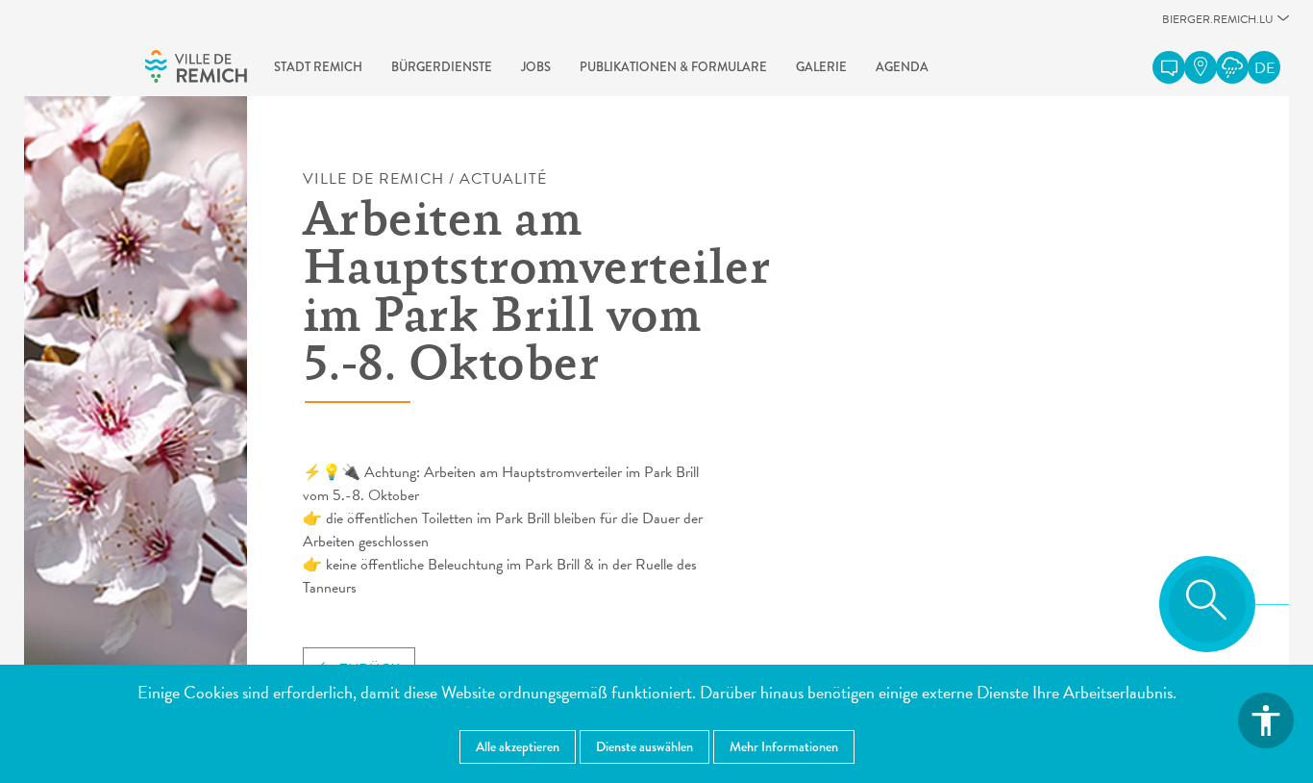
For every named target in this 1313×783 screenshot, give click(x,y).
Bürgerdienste (441, 67)
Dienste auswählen (644, 746)
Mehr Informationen (784, 746)
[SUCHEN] (1207, 604)
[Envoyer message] (1168, 67)
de (1264, 68)
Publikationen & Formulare (673, 67)
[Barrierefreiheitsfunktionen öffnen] (1266, 720)
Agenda (902, 67)
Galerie (821, 67)
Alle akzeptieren (517, 746)
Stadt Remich (318, 67)
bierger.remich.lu (1218, 24)
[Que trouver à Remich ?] (1200, 67)
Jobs (536, 67)
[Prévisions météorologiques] (1232, 67)
